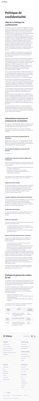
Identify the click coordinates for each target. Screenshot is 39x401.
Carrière (22, 379)
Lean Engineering (24, 348)
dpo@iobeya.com (9, 153)
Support (22, 387)
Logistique (23, 358)
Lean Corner (5, 377)
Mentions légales (6, 395)
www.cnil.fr (18, 268)
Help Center (23, 367)
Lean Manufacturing (25, 346)
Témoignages (5, 367)
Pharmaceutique (24, 354)
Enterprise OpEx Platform (8, 348)
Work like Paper (6, 344)
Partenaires (23, 381)
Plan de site (26, 395)
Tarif (22, 376)
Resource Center (6, 379)
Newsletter (23, 385)
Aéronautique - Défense (25, 356)
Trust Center (23, 371)
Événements (5, 373)
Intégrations (5, 354)
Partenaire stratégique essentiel (9, 352)
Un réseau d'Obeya (7, 346)
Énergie (22, 360)
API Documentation (25, 369)
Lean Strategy (23, 344)
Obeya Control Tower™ (7, 350)
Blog (4, 369)
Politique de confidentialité (17, 395)
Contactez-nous (24, 383)
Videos (4, 375)
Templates (5, 371)
